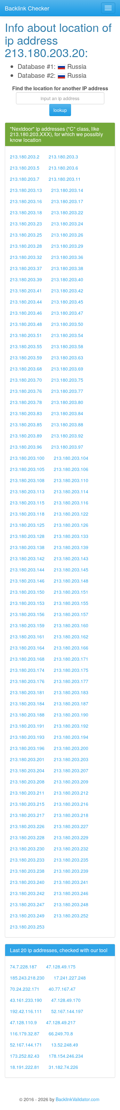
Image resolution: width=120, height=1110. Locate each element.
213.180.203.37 (26, 268)
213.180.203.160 (71, 625)
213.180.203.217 (27, 815)
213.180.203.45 (67, 301)
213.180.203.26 (67, 235)
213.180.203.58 (67, 346)
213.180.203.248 (71, 904)
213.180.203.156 (27, 614)
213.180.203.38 (67, 268)
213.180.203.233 (27, 859)
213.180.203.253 (27, 926)
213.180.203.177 (71, 681)
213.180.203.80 (67, 402)
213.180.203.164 (27, 647)
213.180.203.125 (27, 525)
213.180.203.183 (71, 692)
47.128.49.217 (61, 1022)
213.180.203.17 (67, 201)
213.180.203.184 (27, 703)
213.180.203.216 (71, 804)
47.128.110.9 (23, 1022)
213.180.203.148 (71, 580)
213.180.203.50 (67, 324)
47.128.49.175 (61, 966)
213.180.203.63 (67, 357)
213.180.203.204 (27, 770)
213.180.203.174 (27, 670)
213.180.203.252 (71, 915)
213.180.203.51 (26, 335)
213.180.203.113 (27, 491)
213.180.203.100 (27, 458)
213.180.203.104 (71, 458)
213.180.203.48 (26, 324)
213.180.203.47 (67, 313)
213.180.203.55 (26, 346)
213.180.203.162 (71, 636)
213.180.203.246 (71, 893)
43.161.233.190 (26, 1000)
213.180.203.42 (67, 290)
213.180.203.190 (71, 714)
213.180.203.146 (27, 580)
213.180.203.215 (27, 804)
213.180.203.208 (27, 781)
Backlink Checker (27, 8)
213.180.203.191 (27, 726)
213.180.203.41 (26, 290)
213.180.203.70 (26, 380)
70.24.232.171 (24, 989)
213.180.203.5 (24, 168)
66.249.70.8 (61, 1033)
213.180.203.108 (27, 480)
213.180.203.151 (71, 592)
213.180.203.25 (26, 235)
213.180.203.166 (71, 647)
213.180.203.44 (26, 301)
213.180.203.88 (67, 424)
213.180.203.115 (27, 502)
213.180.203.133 (71, 536)
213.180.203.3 (63, 156)
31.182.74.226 (63, 1067)
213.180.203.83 (26, 413)
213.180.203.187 (71, 703)
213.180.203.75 (67, 380)
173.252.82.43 (24, 1056)
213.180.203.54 (67, 335)
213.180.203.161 (27, 636)
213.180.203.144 (27, 569)
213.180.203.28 (26, 246)
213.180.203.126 (71, 525)
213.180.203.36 (67, 257)
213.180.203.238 (27, 871)
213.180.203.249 (27, 915)
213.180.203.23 (26, 223)
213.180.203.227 (71, 826)
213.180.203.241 (71, 882)
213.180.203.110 (71, 480)
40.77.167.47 (62, 989)
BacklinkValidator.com (78, 1099)
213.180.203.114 (71, 491)
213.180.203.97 (67, 447)
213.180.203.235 (71, 859)
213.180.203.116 (71, 502)
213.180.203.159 (27, 625)
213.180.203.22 (67, 212)
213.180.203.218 (71, 815)
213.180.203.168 (27, 659)
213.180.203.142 (27, 558)
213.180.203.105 (27, 469)
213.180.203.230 (27, 848)
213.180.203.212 (71, 793)
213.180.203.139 (71, 547)
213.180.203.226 (27, 826)
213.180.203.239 (71, 871)
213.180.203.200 (71, 748)
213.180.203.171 (71, 659)
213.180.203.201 (27, 759)
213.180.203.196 (27, 748)
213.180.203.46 (26, 313)
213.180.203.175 (71, 670)
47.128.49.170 (66, 1000)
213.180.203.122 (71, 514)
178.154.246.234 (66, 1056)
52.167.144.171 (26, 1044)
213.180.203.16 (26, 201)
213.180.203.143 (71, 558)
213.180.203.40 (67, 279)
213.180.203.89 (26, 435)
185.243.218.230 (27, 977)
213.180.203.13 (26, 190)
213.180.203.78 (26, 402)
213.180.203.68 (26, 368)
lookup (60, 110)
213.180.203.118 (27, 514)
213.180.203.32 (26, 257)
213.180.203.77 (67, 391)
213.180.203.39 (26, 279)
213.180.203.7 (24, 179)
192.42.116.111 (26, 1011)
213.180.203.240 (27, 882)
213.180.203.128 (27, 536)
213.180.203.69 (67, 368)
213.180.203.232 (71, 848)
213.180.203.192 (71, 726)
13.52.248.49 (64, 1044)
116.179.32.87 (24, 1033)
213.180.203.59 (26, 357)
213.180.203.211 (27, 793)
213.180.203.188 (27, 714)
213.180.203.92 (67, 435)
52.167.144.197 (67, 1011)
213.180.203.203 (71, 759)
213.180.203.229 (71, 837)
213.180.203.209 (71, 781)
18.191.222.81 (24, 1067)
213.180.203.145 (71, 569)
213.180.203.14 (67, 190)
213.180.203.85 (26, 424)
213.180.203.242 (27, 893)
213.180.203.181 (27, 692)
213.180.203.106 (71, 469)
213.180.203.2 (24, 156)
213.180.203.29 (67, 246)
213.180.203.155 (71, 603)
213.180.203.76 (26, 391)
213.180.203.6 (63, 168)
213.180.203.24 (67, 223)
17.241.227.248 (70, 977)
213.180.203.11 (65, 179)
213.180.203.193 (27, 737)
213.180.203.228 (27, 837)
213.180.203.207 (71, 770)
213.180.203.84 (67, 413)
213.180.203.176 (27, 681)
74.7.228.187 (23, 966)
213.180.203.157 (71, 614)
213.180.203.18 (26, 212)
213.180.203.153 (27, 603)
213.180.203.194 (71, 737)
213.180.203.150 (27, 592)
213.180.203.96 (26, 447)
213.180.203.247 (27, 904)
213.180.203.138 (27, 547)
